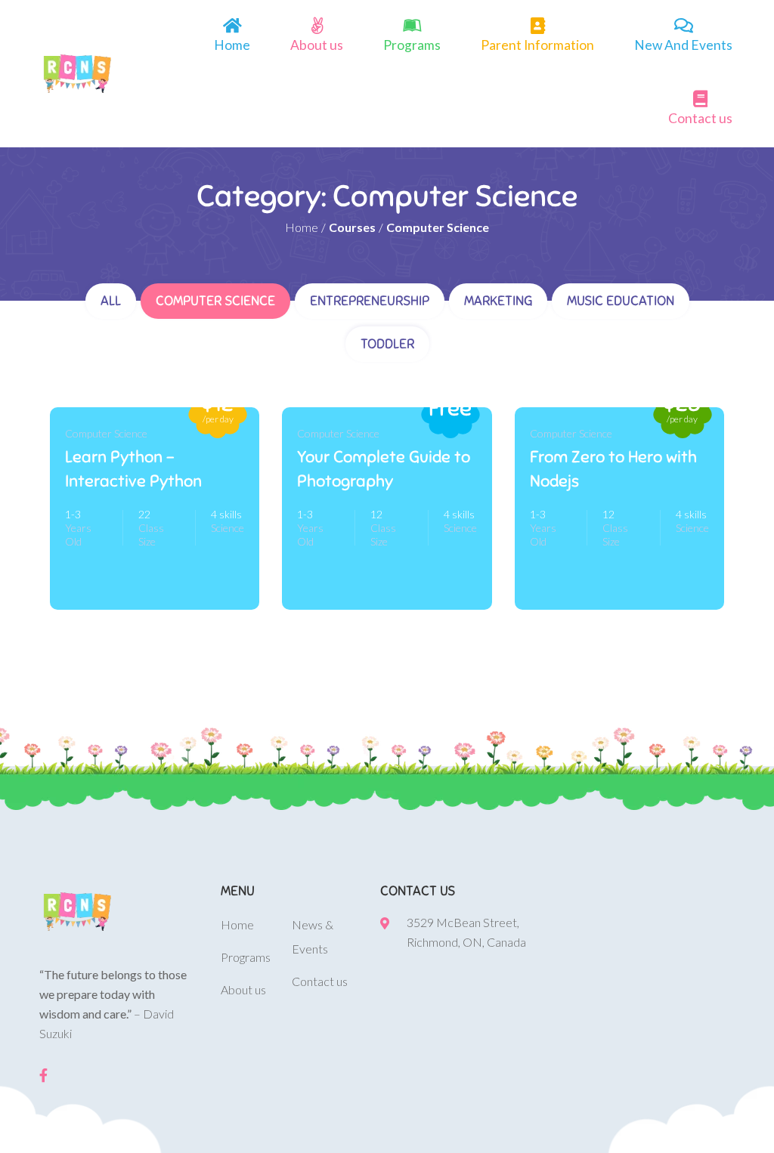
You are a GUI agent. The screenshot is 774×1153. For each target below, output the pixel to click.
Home (232, 45)
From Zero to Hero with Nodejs (613, 469)
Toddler (387, 343)
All (111, 300)
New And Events (683, 45)
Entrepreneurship (369, 300)
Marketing (498, 300)
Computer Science (215, 300)
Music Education (620, 300)
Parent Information (537, 45)
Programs (412, 45)
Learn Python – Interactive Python (133, 469)
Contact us (700, 118)
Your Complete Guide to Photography (383, 469)
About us (316, 45)
